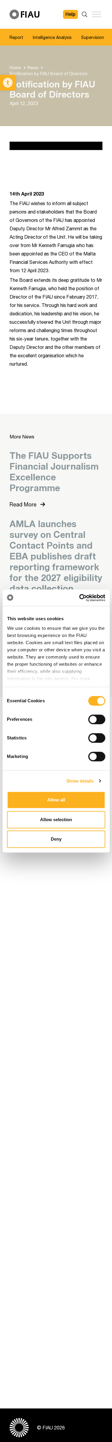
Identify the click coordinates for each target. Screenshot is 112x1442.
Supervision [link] (92, 37)
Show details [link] (79, 780)
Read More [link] (24, 504)
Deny (56, 839)
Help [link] (70, 14)
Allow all (56, 799)
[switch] (96, 719)
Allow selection (56, 819)
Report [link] (16, 37)
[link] (8, 82)
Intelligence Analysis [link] (52, 37)
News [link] (32, 67)
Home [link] (15, 67)
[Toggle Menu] (96, 14)
